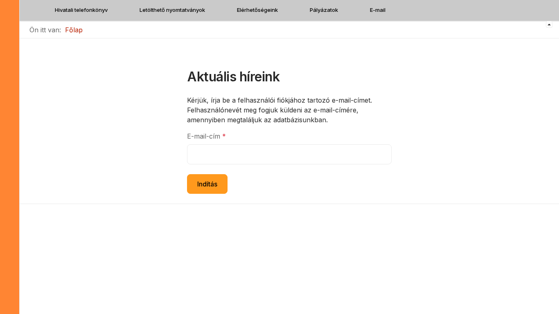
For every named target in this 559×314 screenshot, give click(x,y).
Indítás (207, 184)
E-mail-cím (206, 136)
